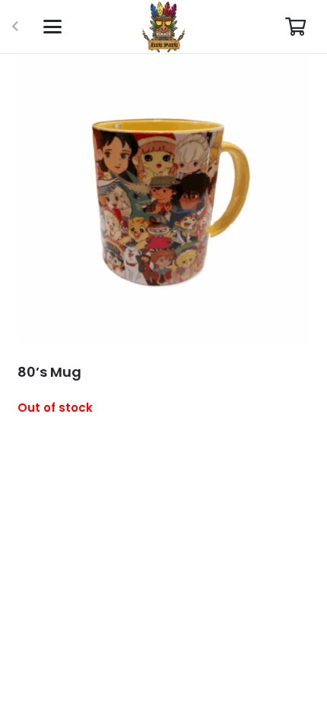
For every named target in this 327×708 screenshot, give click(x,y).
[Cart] (295, 26)
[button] (52, 26)
